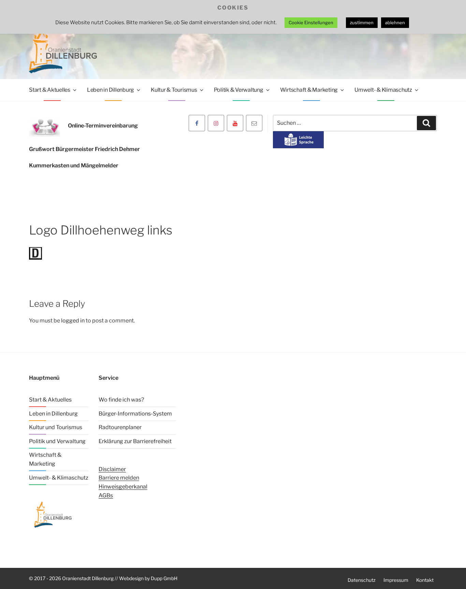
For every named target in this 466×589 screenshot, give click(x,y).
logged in (73, 320)
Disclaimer (112, 469)
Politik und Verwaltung (57, 441)
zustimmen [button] (362, 22)
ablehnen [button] (395, 22)
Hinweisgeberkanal (123, 486)
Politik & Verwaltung (238, 90)
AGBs (106, 495)
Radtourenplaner (120, 427)
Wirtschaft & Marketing (309, 90)
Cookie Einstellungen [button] (311, 22)
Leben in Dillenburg (110, 90)
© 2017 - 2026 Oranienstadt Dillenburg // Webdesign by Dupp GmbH (103, 578)
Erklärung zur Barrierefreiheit (135, 441)
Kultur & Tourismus (174, 90)
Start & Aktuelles (49, 90)
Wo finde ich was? (121, 399)
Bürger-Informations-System (135, 413)
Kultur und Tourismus (55, 427)
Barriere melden (119, 477)
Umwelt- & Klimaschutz (383, 90)
